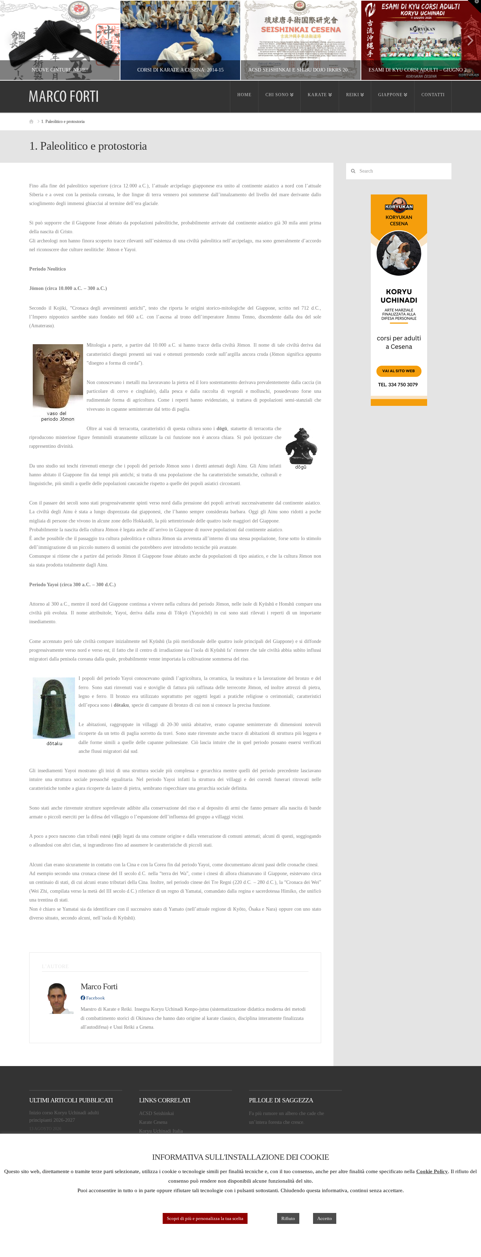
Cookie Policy (432, 1171)
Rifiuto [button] (288, 1218)
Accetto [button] (324, 1218)
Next (466, 40)
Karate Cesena (153, 1122)
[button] (474, 6)
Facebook (95, 998)
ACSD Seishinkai (156, 1113)
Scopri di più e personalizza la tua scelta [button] (205, 1218)
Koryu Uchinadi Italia (161, 1131)
